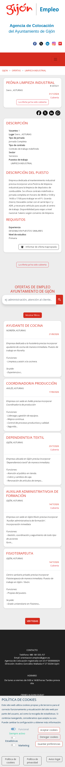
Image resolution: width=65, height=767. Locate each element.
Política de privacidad (32, 761)
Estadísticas (11, 741)
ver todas (32, 621)
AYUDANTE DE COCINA (24, 325)
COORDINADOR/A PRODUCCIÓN (31, 383)
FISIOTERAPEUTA (19, 553)
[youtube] (60, 43)
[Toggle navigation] (55, 59)
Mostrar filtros (33, 315)
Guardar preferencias (49, 744)
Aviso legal (54, 759)
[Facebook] (35, 43)
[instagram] (54, 43)
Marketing (23, 745)
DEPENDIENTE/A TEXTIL (25, 437)
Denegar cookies (49, 737)
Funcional (23, 729)
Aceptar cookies (49, 730)
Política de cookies (10, 761)
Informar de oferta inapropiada (41, 246)
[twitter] (41, 43)
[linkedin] (47, 43)
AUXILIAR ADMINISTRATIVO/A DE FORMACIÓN (32, 493)
